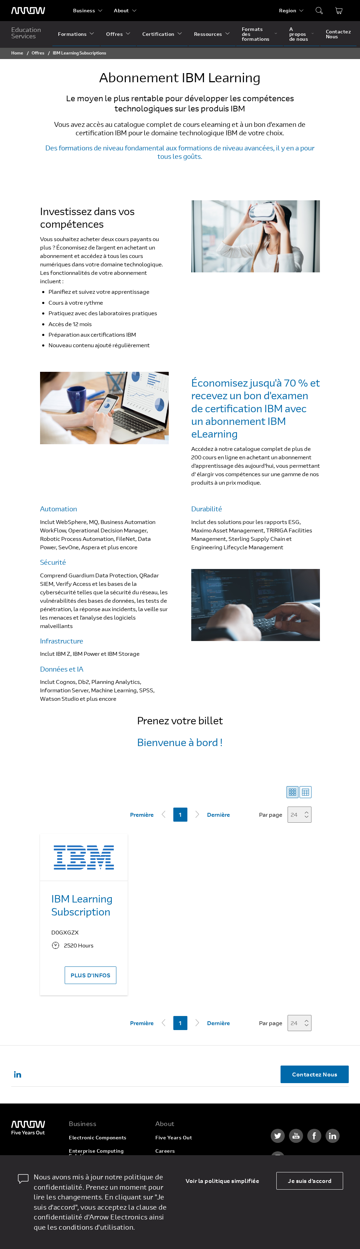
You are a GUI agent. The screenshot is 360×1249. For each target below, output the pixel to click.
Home (17, 53)
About (121, 10)
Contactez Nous (338, 34)
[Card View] (292, 792)
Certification (158, 34)
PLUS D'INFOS (90, 975)
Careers (165, 1150)
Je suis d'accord (310, 1180)
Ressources (208, 34)
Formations (72, 34)
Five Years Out (173, 1137)
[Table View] (305, 792)
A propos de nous (298, 34)
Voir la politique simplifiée (222, 1180)
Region (287, 10)
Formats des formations (256, 34)
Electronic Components (98, 1137)
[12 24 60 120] (301, 814)
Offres (114, 34)
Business (84, 10)
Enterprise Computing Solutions (96, 1153)
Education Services (26, 32)
